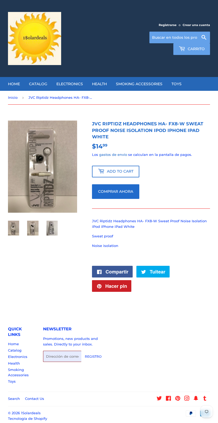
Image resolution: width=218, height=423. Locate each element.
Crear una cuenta (196, 25)
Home (14, 84)
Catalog (38, 84)
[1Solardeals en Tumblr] (204, 399)
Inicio (13, 97)
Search (14, 398)
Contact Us (34, 398)
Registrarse (168, 25)
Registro (93, 356)
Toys (176, 84)
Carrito (196, 48)
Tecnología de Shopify (27, 418)
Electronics (69, 84)
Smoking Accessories (139, 84)
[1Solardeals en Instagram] (187, 399)
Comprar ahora (115, 191)
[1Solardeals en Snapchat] (196, 399)
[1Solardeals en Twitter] (159, 399)
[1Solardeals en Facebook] (168, 399)
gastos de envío (113, 154)
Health (99, 84)
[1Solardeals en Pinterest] (178, 399)
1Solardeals (31, 413)
